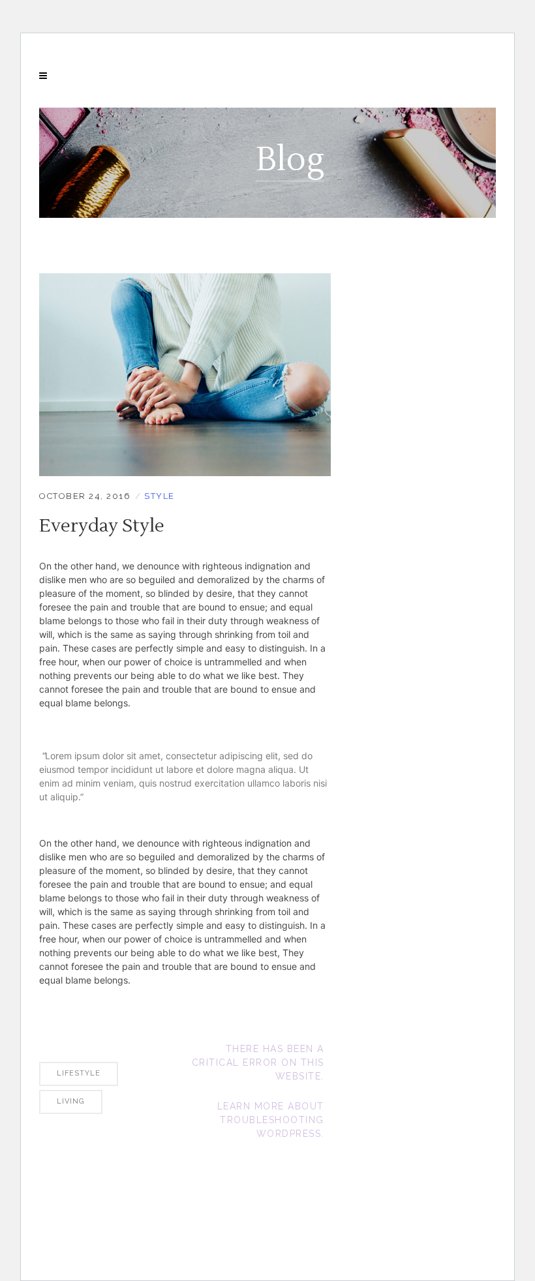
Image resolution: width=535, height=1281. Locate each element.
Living (71, 1101)
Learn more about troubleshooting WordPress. (270, 1120)
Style (159, 496)
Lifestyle (78, 1073)
